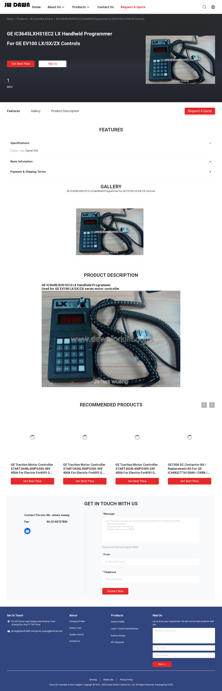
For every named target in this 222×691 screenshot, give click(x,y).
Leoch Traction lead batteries (124, 628)
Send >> (162, 664)
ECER (170, 685)
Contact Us (74, 641)
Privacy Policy (126, 680)
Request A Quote (200, 111)
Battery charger (118, 635)
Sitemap (93, 680)
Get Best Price (21, 63)
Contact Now (115, 591)
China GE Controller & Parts (62, 685)
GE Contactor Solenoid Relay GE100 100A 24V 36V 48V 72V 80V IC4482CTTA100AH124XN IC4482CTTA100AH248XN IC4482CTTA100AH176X (32, 472)
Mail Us (52, 63)
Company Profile (77, 621)
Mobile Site (108, 680)
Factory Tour (75, 628)
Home (10, 19)
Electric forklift (117, 622)
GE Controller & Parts (41, 19)
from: (107, 554)
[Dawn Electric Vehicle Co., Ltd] (17, 4)
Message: (109, 513)
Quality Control (76, 634)
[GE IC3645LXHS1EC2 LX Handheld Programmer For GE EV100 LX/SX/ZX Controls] (180, 59)
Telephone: (110, 572)
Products (22, 19)
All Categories (117, 642)
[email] (27, 531)
